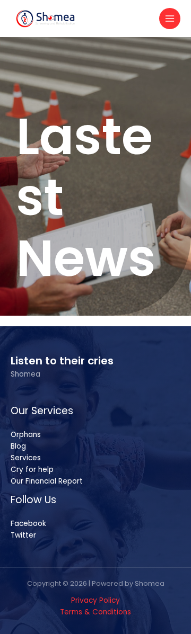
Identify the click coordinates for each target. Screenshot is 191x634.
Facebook (28, 524)
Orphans (26, 435)
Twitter (23, 535)
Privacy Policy (95, 600)
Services (26, 458)
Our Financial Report (47, 481)
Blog (18, 446)
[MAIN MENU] (170, 19)
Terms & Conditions (95, 612)
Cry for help (32, 470)
